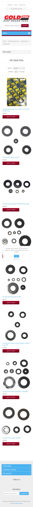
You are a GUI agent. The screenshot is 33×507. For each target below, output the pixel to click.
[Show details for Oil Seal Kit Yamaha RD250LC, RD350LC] (16, 374)
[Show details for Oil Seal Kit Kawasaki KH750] (16, 279)
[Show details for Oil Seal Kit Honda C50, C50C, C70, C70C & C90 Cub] (16, 92)
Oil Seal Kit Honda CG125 (11, 157)
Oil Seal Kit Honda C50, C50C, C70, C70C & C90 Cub (16, 110)
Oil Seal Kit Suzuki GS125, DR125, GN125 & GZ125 (16, 344)
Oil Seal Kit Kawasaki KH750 (12, 297)
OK (16, 256)
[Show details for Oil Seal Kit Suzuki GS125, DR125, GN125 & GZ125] (16, 326)
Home (4, 41)
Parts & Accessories (13, 41)
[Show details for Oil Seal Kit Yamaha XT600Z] (16, 421)
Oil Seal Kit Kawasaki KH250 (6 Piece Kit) (16, 204)
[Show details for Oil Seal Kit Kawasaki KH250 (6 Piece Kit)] (16, 186)
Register (10, 5)
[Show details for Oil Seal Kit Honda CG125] (16, 140)
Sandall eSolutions (18, 503)
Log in (16, 5)
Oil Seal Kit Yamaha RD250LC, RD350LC (16, 391)
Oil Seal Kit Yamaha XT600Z (11, 438)
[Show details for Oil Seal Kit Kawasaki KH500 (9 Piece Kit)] (16, 233)
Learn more (16, 259)
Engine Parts (24, 41)
